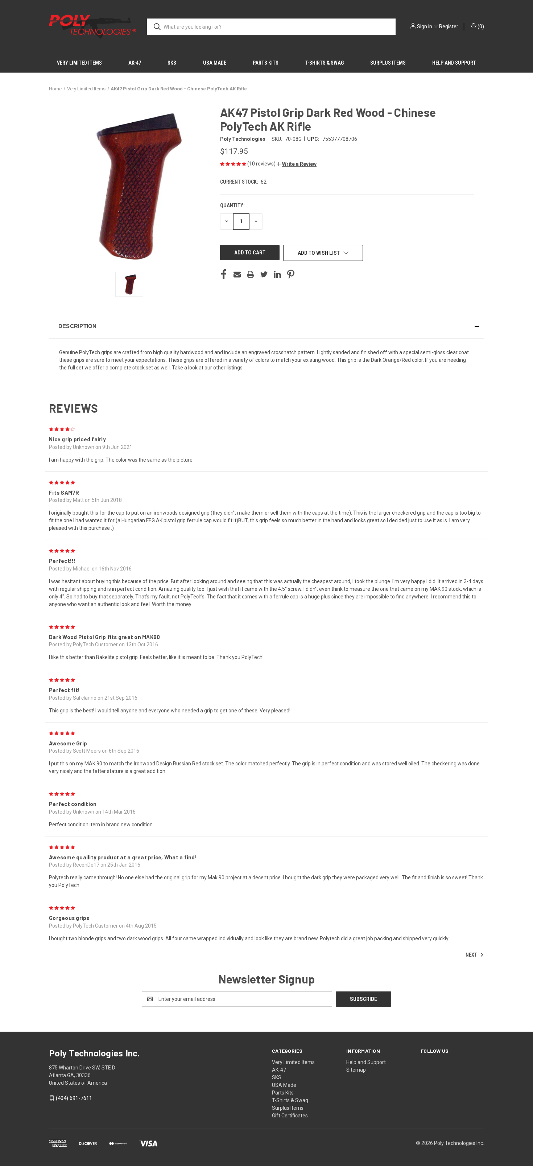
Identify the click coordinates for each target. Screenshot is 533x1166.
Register (448, 26)
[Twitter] (264, 274)
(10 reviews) (262, 164)
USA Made (214, 63)
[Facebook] (223, 274)
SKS (172, 63)
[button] (297, 164)
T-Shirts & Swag (324, 63)
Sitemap (356, 1070)
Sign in (424, 26)
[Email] (237, 274)
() (480, 26)
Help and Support (454, 63)
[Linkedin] (277, 274)
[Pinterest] (290, 274)
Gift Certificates (290, 1115)
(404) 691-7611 (74, 1098)
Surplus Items (388, 63)
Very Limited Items (79, 63)
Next (472, 954)
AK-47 (134, 63)
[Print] (250, 274)
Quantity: (232, 205)
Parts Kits (265, 63)
